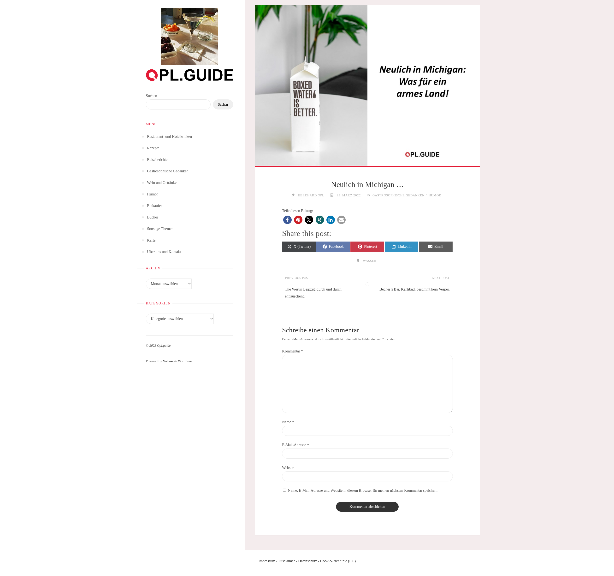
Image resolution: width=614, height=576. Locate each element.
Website (288, 468)
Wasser (370, 261)
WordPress (185, 361)
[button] (287, 220)
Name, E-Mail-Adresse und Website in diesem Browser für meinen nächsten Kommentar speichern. (363, 490)
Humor (435, 195)
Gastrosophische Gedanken (398, 195)
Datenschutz (307, 561)
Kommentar (292, 351)
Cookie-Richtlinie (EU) (338, 561)
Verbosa (167, 361)
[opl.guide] (189, 36)
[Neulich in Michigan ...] (367, 85)
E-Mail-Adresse (295, 445)
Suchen (151, 96)
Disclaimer (286, 561)
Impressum (267, 561)
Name (288, 422)
